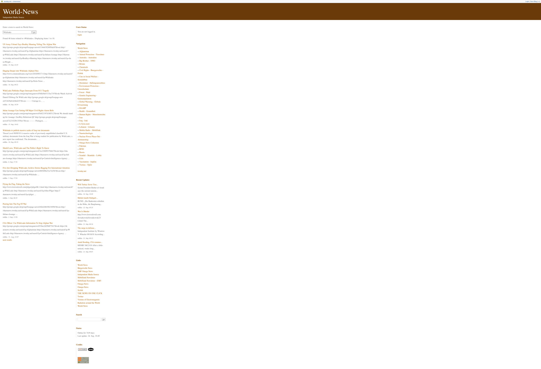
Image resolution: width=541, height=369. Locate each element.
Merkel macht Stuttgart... (88, 197)
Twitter (80, 296)
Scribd (80, 290)
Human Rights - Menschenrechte (92, 114)
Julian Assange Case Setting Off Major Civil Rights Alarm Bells (28, 110)
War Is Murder (83, 211)
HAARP (82, 108)
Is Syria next (84, 123)
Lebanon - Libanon (87, 127)
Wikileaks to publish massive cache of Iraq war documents (26, 130)
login (80, 34)
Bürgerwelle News (85, 268)
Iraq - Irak (83, 120)
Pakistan (82, 146)
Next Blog (533, 1)
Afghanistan (84, 51)
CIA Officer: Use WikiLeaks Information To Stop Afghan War (28, 223)
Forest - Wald (84, 92)
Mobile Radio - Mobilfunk (89, 130)
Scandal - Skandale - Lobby (90, 155)
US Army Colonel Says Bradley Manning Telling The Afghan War (29, 44)
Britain (82, 63)
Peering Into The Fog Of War (14, 204)
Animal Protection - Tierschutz (91, 54)
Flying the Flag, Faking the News (16, 184)
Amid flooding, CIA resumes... (90, 242)
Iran (81, 117)
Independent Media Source (88, 274)
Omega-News (83, 287)
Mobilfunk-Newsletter (86, 277)
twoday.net (7, 1)
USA (81, 158)
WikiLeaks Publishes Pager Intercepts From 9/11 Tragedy (26, 90)
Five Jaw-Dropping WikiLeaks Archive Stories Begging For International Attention (36, 167)
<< (539, 1)
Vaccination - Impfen (87, 161)
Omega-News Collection (89, 142)
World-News (20, 11)
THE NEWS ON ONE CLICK (90, 293)
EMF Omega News (85, 271)
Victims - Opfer (85, 164)
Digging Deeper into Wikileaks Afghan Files (20, 70)
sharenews (17, 1)
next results (7, 240)
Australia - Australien (88, 57)
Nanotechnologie (86, 133)
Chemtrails (83, 67)
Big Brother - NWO (87, 60)
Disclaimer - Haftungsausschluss (92, 82)
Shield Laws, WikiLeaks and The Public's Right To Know (26, 148)
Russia (81, 152)
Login (527, 1)
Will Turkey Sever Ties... (88, 184)
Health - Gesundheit (87, 111)
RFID (81, 149)
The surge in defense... (87, 228)
